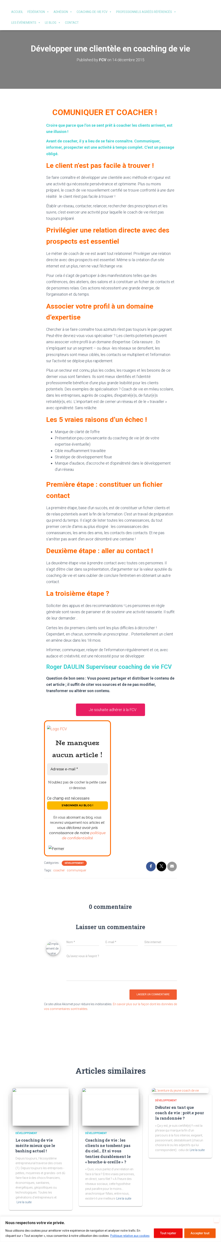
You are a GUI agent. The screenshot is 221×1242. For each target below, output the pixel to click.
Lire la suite (24, 1202)
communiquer (76, 870)
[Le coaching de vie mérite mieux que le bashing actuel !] (40, 1106)
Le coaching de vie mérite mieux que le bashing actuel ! (35, 1145)
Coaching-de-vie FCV (92, 12)
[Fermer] (216, 1220)
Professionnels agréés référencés (144, 12)
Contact (72, 22)
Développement (74, 863)
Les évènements (23, 22)
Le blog (50, 22)
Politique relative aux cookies (130, 1235)
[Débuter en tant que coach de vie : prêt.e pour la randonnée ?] (175, 1090)
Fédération (36, 12)
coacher (59, 870)
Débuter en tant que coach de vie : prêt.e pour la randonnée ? (179, 1113)
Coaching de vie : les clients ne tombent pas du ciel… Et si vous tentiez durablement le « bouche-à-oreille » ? (108, 1150)
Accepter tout (200, 1233)
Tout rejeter (168, 1233)
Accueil (17, 12)
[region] (110, 1229)
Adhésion (61, 12)
